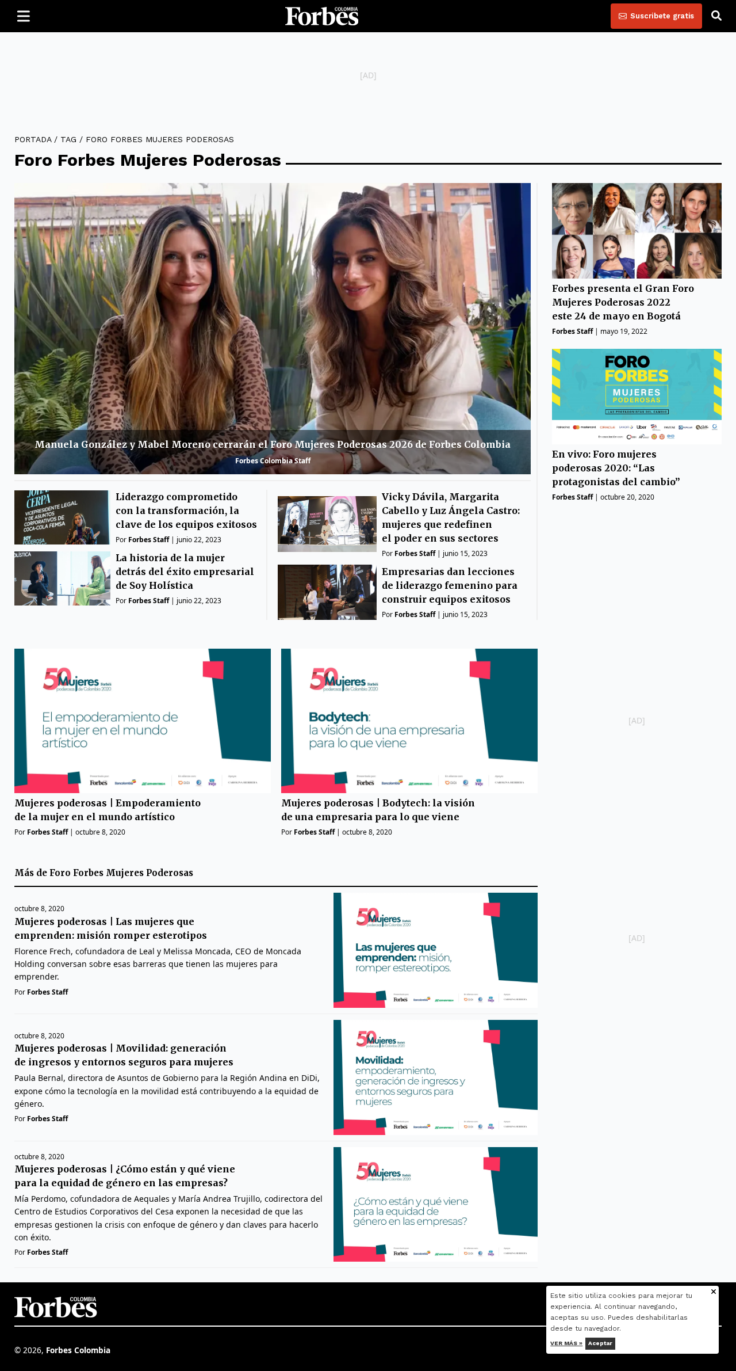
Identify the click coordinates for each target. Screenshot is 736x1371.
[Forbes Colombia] (322, 16)
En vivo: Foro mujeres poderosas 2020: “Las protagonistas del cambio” (616, 468)
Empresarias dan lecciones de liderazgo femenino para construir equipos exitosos (450, 585)
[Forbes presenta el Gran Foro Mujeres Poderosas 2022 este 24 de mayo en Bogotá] (637, 231)
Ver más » (567, 1343)
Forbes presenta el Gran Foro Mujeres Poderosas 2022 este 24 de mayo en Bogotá (623, 302)
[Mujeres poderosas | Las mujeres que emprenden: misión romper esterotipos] (436, 950)
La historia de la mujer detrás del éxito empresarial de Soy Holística (185, 571)
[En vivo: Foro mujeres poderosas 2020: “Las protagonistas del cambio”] (637, 396)
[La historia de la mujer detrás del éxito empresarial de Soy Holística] (62, 578)
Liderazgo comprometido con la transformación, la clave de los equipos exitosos (186, 510)
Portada (32, 139)
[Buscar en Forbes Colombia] (716, 16)
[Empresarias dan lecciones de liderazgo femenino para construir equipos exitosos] (327, 592)
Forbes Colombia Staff (272, 461)
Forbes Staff (148, 539)
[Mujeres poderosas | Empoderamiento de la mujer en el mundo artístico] (142, 721)
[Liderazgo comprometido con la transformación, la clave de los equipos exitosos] (62, 517)
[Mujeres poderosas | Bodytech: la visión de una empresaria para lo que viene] (409, 721)
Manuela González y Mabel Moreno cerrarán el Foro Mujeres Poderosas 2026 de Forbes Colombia (272, 444)
